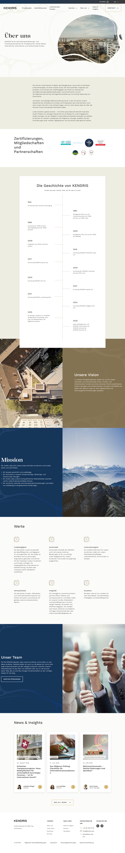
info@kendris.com (88, 831)
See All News (60, 802)
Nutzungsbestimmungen (68, 842)
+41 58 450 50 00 (88, 828)
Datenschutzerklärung (87, 842)
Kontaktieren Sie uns (88, 835)
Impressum (53, 842)
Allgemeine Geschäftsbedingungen (35, 842)
